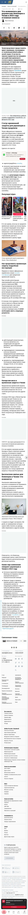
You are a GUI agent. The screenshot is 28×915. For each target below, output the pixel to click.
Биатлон (6, 834)
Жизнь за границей (12, 6)
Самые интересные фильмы (11, 785)
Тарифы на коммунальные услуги (12, 774)
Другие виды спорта (9, 836)
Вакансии (17, 691)
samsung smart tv (16, 872)
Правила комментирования (19, 683)
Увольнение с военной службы (11, 749)
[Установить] (14, 904)
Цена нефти (7, 768)
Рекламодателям (6, 688)
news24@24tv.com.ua (7, 652)
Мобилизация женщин (9, 753)
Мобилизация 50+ (8, 751)
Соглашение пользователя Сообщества (18, 678)
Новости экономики (10, 766)
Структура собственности (18, 694)
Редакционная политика (5, 681)
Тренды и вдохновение (10, 821)
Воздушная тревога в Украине (11, 736)
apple (16, 868)
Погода (6, 723)
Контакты (17, 688)
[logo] (9, 2)
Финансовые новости (9, 772)
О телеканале (5, 683)
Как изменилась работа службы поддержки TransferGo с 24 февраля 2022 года (14, 117)
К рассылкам (9, 858)
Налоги (6, 776)
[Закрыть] (25, 901)
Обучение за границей (9, 810)
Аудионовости (7, 721)
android (6, 868)
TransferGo (17, 70)
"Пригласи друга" (8, 628)
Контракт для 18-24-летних (10, 755)
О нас (3, 675)
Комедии (6, 791)
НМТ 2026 (6, 806)
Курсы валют (7, 770)
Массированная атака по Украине (12, 738)
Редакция (4, 677)
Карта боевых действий (10, 732)
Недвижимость (8, 815)
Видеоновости (7, 719)
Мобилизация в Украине (11, 747)
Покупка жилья (8, 819)
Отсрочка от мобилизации (10, 757)
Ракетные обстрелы (9, 730)
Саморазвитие (7, 808)
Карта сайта (18, 699)
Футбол (6, 830)
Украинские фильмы (9, 787)
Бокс (5, 828)
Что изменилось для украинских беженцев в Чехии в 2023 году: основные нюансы (22, 6)
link (15, 658)
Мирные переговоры (9, 734)
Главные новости (8, 713)
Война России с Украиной (11, 728)
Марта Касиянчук (9, 20)
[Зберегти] (24, 28)
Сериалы (6, 793)
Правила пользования (7, 690)
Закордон (4, 6)
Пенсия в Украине (8, 778)
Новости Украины (8, 715)
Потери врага (7, 742)
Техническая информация (18, 686)
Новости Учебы (8, 798)
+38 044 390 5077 (19, 652)
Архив (16, 697)
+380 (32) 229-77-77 (10, 893)
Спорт (6, 826)
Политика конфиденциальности (7, 694)
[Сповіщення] (26, 2)
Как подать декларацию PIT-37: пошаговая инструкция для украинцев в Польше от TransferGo (13, 443)
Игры (16, 702)
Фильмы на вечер (8, 789)
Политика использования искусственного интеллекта (5, 698)
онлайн (19, 163)
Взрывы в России (8, 740)
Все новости (7, 711)
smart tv (6, 872)
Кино (5, 783)
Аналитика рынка (8, 817)
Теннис (6, 832)
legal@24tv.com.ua (19, 894)
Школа (6, 804)
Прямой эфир (7, 717)
